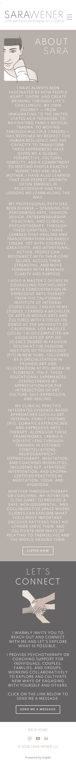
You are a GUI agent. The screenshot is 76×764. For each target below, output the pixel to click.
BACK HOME (38, 730)
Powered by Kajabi (38, 757)
